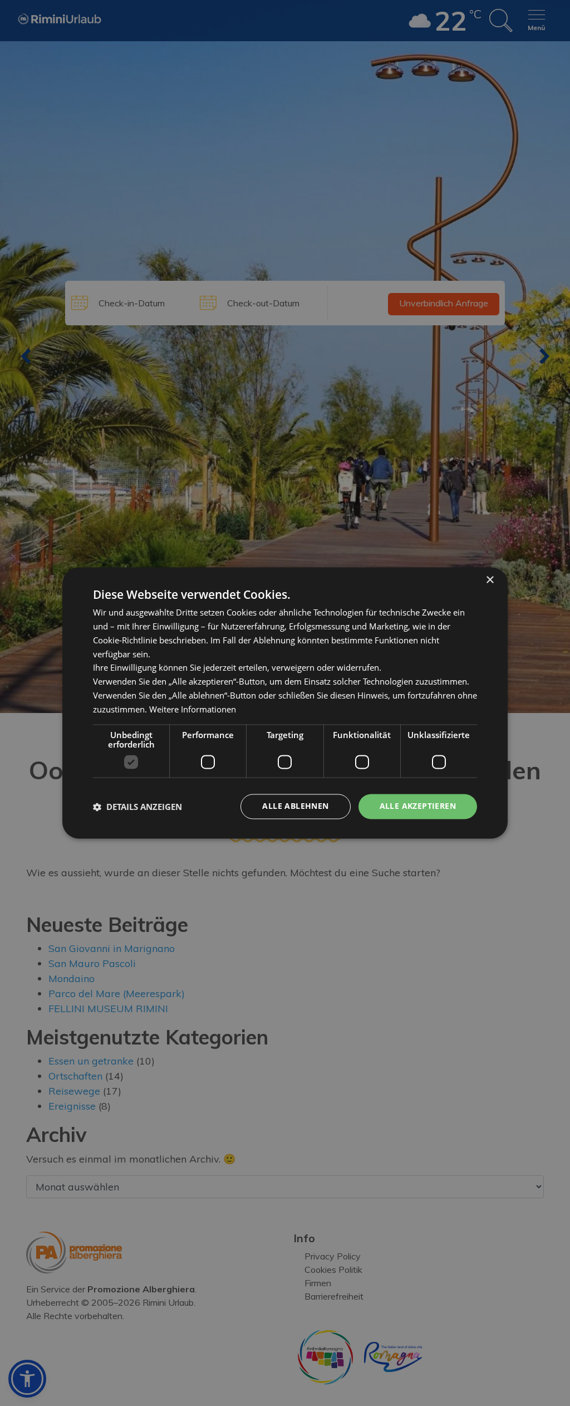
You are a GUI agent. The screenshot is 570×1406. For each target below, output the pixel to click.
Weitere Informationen (192, 709)
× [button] (489, 580)
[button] (137, 806)
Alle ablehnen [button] (295, 806)
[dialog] (285, 702)
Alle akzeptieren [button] (418, 806)
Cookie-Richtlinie (125, 640)
